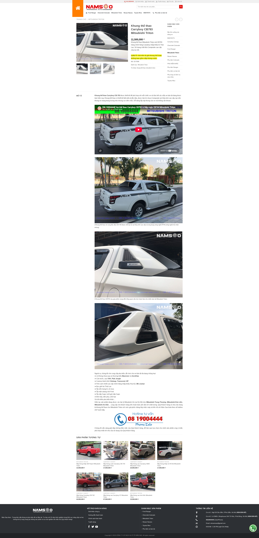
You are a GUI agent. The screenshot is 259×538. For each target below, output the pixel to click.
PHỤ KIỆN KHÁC (172, 63)
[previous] (80, 42)
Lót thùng (99, 376)
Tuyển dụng (92, 522)
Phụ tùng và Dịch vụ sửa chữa (173, 76)
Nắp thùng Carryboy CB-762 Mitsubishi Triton (85, 496)
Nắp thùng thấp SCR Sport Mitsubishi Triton (88, 464)
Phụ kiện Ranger (172, 67)
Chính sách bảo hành (95, 518)
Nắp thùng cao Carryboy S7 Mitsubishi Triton (115, 496)
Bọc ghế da (100, 386)
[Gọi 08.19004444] (253, 528)
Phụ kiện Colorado (173, 60)
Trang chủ (81, 19)
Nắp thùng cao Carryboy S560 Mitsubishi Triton (140, 464)
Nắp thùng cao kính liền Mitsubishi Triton (141, 496)
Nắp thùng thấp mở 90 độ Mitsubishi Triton (168, 464)
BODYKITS (171, 38)
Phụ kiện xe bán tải (173, 71)
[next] (124, 42)
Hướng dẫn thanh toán (95, 515)
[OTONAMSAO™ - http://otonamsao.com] (96, 6)
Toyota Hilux (171, 80)
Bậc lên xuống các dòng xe (173, 33)
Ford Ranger (171, 49)
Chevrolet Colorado (173, 45)
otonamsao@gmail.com (218, 523)
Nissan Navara (172, 56)
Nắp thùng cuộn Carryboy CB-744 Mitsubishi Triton (114, 464)
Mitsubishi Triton (96, 19)
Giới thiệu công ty (94, 511)
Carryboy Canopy (173, 42)
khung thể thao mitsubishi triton (146, 68)
